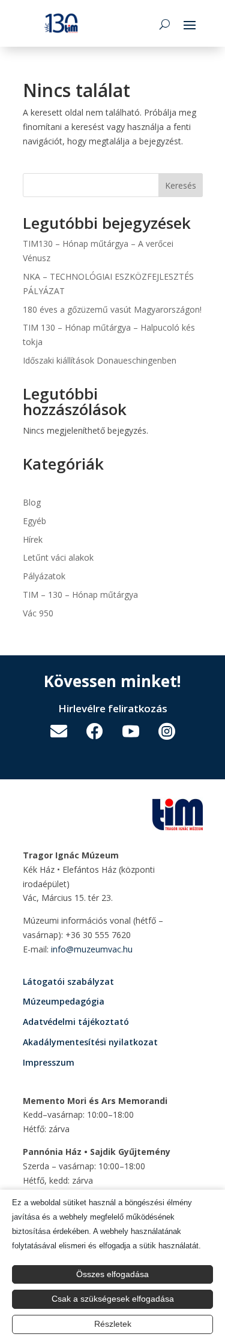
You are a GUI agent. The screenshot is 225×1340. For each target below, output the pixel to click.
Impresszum (48, 1062)
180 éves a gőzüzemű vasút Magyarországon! (112, 309)
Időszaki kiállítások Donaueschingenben (99, 360)
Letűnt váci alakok (58, 557)
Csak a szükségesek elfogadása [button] (113, 1298)
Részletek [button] (112, 1324)
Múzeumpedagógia (63, 1001)
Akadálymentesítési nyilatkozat (90, 1042)
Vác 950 (38, 613)
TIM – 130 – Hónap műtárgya (80, 594)
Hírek (33, 539)
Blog (32, 502)
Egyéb (34, 521)
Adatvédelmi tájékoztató (76, 1021)
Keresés (180, 185)
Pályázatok (44, 576)
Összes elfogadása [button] (112, 1274)
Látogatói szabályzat (68, 981)
